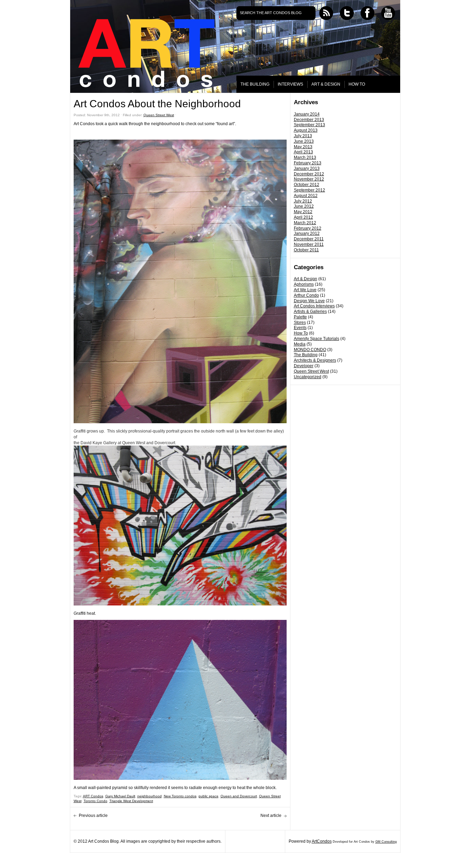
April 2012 (303, 217)
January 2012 (307, 233)
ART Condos (93, 796)
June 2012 (304, 206)
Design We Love (309, 300)
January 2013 (307, 168)
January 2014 (307, 114)
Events (300, 327)
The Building (306, 354)
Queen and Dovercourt (239, 796)
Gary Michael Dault (120, 796)
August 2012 (306, 195)
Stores (300, 322)
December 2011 (309, 239)
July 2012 (303, 201)
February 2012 (307, 228)
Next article (270, 815)
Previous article (93, 815)
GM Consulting (386, 841)
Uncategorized (307, 376)
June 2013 (304, 141)
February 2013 (307, 163)
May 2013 (303, 146)
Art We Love (305, 289)
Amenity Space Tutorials (316, 338)
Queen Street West (311, 371)
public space (208, 796)
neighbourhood (149, 796)
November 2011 (309, 244)
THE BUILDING (255, 84)
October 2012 (306, 184)
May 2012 (303, 211)
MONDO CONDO (310, 349)
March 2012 (305, 222)
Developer (303, 365)
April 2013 (303, 152)
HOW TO (357, 84)
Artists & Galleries (310, 311)
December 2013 (309, 119)
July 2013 (303, 135)
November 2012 (309, 179)
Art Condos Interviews (314, 306)
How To (301, 333)
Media (300, 344)
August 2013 (306, 130)
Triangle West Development (131, 801)
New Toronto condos (180, 796)
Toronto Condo (95, 801)
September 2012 (309, 190)
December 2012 (309, 174)
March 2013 (305, 157)
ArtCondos (322, 841)
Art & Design (305, 278)
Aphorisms (304, 284)
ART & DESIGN (325, 84)
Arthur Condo (306, 295)
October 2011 (306, 250)
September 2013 (309, 124)
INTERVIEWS (290, 84)
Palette (300, 317)
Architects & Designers (315, 360)
